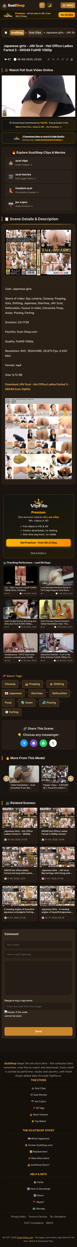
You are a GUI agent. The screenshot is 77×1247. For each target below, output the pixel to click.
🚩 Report (38, 1202)
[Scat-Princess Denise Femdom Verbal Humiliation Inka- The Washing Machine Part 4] (56, 609)
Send (38, 1031)
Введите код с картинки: (18, 1000)
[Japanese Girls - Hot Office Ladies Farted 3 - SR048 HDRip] (20, 818)
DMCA (49, 1222)
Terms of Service (37, 1216)
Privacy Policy (18, 1216)
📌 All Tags (38, 1107)
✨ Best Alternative (38, 1158)
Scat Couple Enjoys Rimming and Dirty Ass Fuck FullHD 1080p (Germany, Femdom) (20, 622)
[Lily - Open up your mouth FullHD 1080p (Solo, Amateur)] (20, 575)
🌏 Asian (27, 702)
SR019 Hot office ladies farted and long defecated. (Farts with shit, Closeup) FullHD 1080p (18, 872)
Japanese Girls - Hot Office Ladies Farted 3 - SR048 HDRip (18, 832)
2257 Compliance (34, 1222)
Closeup (10, 684)
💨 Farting (11, 712)
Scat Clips (35, 32)
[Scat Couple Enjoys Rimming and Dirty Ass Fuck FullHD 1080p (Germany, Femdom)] (20, 609)
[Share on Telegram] (24, 743)
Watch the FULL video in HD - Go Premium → (38, 127)
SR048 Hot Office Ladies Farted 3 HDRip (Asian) (55, 832)
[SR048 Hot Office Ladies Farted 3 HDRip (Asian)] (57, 818)
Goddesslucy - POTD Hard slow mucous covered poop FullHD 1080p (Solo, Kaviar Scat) (19, 656)
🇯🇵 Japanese (13, 693)
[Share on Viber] (33, 743)
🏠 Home (38, 1182)
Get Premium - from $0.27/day (38, 542)
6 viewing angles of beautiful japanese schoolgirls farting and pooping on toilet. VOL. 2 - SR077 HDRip (19, 911)
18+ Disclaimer (58, 1216)
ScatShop (17, 32)
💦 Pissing (49, 702)
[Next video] (71, 778)
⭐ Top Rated (38, 1121)
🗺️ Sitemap (38, 1208)
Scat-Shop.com (25, 1237)
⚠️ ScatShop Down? (38, 1164)
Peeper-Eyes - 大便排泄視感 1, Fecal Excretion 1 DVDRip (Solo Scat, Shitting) (56, 789)
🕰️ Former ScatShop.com (38, 1145)
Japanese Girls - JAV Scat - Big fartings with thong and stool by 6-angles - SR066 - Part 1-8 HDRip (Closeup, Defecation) (56, 872)
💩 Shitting (57, 684)
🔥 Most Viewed (39, 1114)
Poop (8, 702)
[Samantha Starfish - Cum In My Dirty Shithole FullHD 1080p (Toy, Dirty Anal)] (56, 642)
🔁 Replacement (38, 1151)
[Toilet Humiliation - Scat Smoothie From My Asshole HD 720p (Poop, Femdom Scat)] (24, 774)
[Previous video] (6, 778)
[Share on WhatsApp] (43, 743)
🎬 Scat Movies (38, 1094)
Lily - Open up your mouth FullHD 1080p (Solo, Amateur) (20, 589)
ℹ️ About (38, 1195)
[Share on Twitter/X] (53, 743)
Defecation (59, 693)
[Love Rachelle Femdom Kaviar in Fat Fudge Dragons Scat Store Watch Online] (56, 575)
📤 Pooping (32, 684)
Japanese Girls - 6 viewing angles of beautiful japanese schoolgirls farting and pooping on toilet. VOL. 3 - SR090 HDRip (56, 911)
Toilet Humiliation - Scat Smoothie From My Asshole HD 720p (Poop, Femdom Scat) (23, 789)
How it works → (38, 553)
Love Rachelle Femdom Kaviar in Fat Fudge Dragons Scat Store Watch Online (56, 589)
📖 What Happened (38, 1138)
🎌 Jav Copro (38, 1101)
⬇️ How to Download (38, 1188)
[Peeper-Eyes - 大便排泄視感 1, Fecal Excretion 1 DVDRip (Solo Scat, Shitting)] (57, 774)
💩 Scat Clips (38, 1088)
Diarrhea (37, 693)
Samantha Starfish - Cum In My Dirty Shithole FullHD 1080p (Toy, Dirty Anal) (56, 656)
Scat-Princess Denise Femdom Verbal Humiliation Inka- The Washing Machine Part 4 (55, 622)
